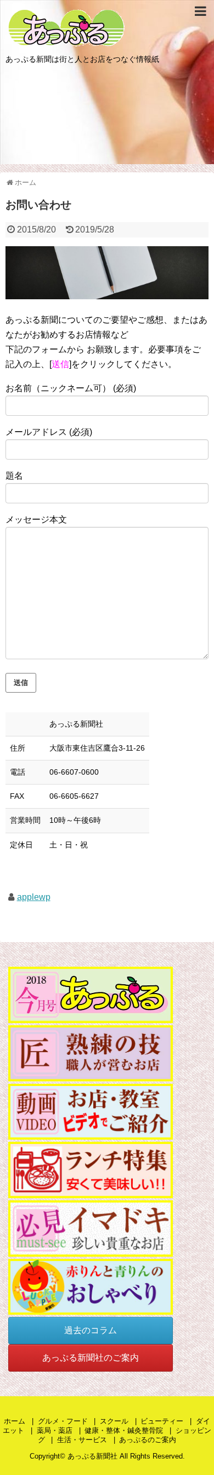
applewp (33, 897)
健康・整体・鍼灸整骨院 (124, 1430)
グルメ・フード (63, 1421)
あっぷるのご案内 (147, 1440)
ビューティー (161, 1421)
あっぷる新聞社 (92, 1456)
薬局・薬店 (54, 1430)
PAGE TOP (197, 1420)
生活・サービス (82, 1440)
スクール (114, 1421)
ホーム (14, 1421)
